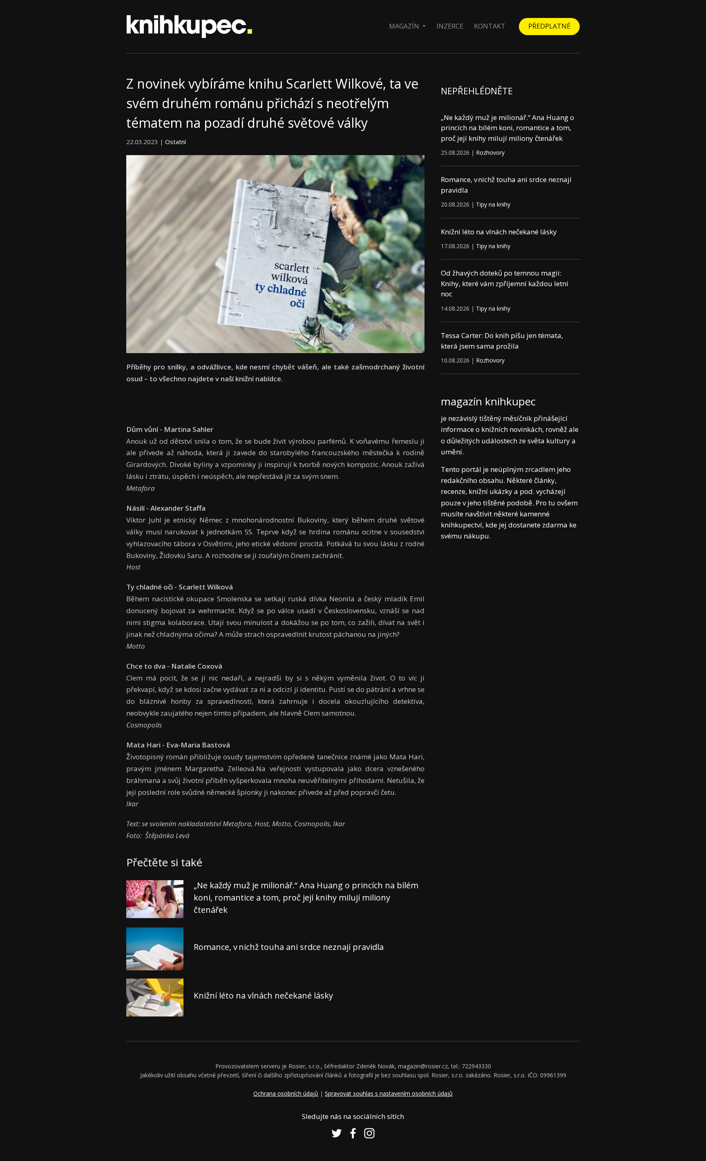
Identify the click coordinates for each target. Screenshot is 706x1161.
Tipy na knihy (493, 204)
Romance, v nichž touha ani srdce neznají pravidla (289, 946)
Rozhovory (490, 152)
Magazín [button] (405, 26)
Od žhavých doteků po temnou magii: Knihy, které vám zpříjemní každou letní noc (504, 283)
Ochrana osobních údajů (285, 1093)
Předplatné (549, 26)
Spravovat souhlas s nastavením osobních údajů (389, 1093)
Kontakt (489, 26)
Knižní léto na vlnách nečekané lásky (263, 995)
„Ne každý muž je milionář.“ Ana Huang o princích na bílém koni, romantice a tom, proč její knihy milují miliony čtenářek (306, 897)
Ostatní (175, 142)
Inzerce (449, 26)
